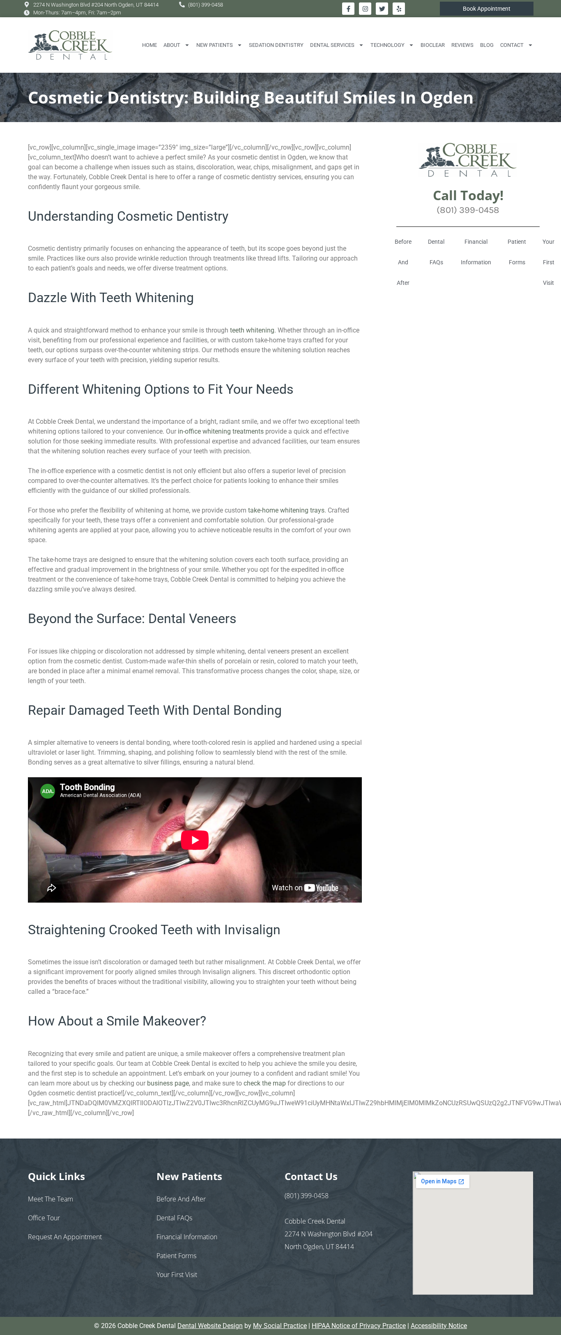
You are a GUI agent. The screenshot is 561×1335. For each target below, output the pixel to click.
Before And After (403, 262)
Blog (487, 45)
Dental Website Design (210, 1326)
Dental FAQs (436, 252)
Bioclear (433, 45)
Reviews (462, 45)
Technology (387, 45)
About (171, 45)
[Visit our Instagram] (365, 8)
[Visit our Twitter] (382, 8)
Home (149, 45)
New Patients (214, 45)
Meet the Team (50, 1198)
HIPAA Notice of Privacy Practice (359, 1326)
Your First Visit (176, 1274)
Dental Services (332, 45)
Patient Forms (517, 252)
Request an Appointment (65, 1236)
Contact (512, 45)
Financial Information (476, 252)
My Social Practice (280, 1326)
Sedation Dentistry (276, 45)
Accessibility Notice (439, 1326)
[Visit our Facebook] (348, 8)
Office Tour (44, 1217)
